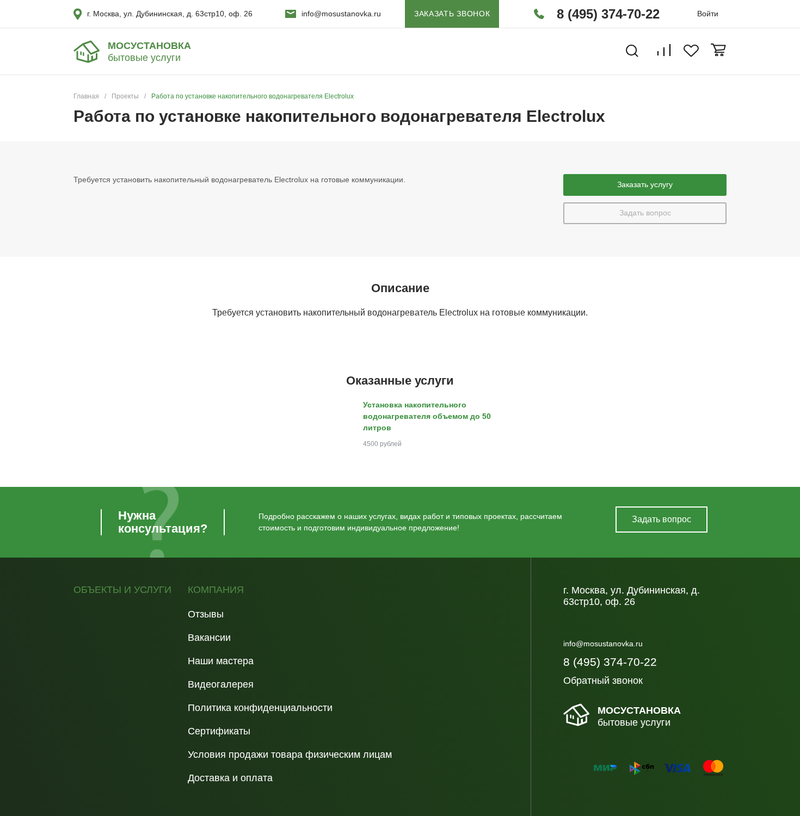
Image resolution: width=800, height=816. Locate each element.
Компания (216, 590)
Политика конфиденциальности (260, 707)
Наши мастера (221, 661)
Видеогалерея (221, 684)
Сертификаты (219, 731)
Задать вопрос (645, 212)
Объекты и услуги (122, 590)
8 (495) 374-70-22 (608, 14)
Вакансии (209, 637)
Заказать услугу (645, 184)
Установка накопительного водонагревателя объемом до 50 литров (427, 416)
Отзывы (206, 614)
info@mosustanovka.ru (341, 13)
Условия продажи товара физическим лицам (290, 754)
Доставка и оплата (230, 777)
